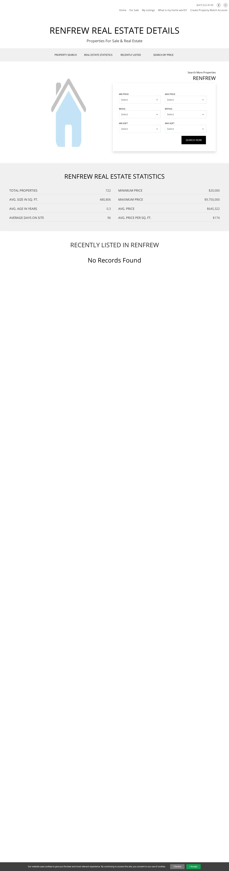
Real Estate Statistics (98, 55)
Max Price (170, 94)
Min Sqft (123, 123)
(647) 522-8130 (205, 5)
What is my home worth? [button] (172, 10)
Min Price (124, 94)
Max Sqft (169, 123)
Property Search (66, 55)
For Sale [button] (134, 10)
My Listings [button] (148, 10)
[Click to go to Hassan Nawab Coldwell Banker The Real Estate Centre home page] (24, 7)
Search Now (194, 140)
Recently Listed (131, 55)
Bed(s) (122, 108)
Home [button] (122, 10)
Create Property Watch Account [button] (208, 10)
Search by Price (163, 55)
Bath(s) (168, 108)
